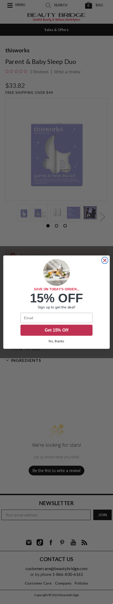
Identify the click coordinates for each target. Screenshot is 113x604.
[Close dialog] (104, 260)
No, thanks (56, 341)
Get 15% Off (56, 330)
